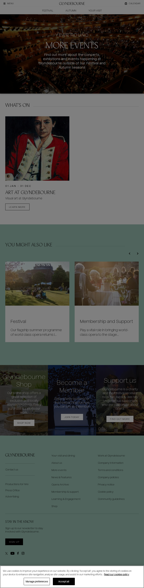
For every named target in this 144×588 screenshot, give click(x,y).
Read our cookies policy (116, 574)
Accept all (63, 581)
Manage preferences (37, 581)
